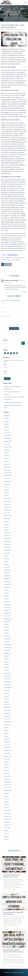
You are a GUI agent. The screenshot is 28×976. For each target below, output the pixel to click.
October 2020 (7, 615)
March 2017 (6, 739)
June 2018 (6, 696)
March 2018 (6, 704)
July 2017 (6, 727)
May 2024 (6, 492)
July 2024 (6, 487)
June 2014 (6, 833)
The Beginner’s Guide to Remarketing (12, 402)
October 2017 (7, 718)
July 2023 (6, 521)
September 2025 (8, 447)
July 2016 (6, 761)
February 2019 (7, 673)
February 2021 (7, 604)
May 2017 (6, 733)
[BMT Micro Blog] (7, 2)
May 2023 (6, 527)
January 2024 (7, 504)
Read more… (13, 889)
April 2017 (6, 736)
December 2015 (7, 782)
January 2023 (7, 538)
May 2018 (6, 698)
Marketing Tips (10, 259)
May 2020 (6, 630)
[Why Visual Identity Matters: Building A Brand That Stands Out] (14, 939)
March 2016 (6, 773)
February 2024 (7, 501)
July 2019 (6, 658)
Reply (24, 292)
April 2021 (6, 598)
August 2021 (7, 587)
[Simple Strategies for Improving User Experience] (14, 901)
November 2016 (7, 750)
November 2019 (7, 647)
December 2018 (7, 678)
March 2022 (6, 567)
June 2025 (6, 455)
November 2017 (7, 716)
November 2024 (7, 475)
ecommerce (22, 257)
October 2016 (7, 753)
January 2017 (7, 744)
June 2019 (6, 661)
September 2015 (8, 790)
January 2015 (7, 813)
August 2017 (7, 724)
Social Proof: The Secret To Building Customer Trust (11, 876)
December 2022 (7, 541)
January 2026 (7, 435)
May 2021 (6, 595)
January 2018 (7, 710)
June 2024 (6, 490)
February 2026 (7, 432)
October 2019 (7, 650)
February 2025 (7, 467)
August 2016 (7, 759)
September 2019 (8, 653)
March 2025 (6, 464)
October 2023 (7, 512)
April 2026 (6, 427)
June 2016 (6, 764)
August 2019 (7, 656)
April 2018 (6, 701)
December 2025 (7, 438)
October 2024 (7, 478)
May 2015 (6, 802)
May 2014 (6, 836)
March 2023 (6, 532)
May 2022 (6, 561)
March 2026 (6, 429)
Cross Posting (16, 257)
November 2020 (7, 613)
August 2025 (7, 449)
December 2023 (7, 507)
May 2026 (6, 424)
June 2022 (6, 558)
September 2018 (8, 687)
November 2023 (7, 510)
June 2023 (6, 524)
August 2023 (7, 518)
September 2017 (8, 721)
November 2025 (7, 441)
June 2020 (6, 627)
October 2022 (7, 547)
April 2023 (6, 530)
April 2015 (6, 804)
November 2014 (7, 819)
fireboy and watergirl (11, 280)
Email (5, 371)
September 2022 (8, 550)
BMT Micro (9, 257)
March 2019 (6, 670)
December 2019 (7, 644)
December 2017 (7, 713)
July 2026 (6, 418)
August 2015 (7, 793)
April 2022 (6, 564)
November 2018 (7, 681)
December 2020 (7, 610)
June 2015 (6, 799)
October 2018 (7, 684)
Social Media (17, 259)
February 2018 (7, 707)
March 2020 (6, 635)
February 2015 (7, 810)
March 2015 (6, 807)
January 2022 (7, 573)
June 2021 (6, 593)
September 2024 (8, 481)
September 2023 (8, 515)
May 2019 (6, 664)
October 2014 (7, 822)
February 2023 (7, 535)
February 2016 (7, 776)
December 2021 (7, 575)
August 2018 (7, 690)
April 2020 (6, 633)
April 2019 (6, 667)
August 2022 (7, 553)
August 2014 (7, 827)
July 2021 (6, 590)
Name (5, 364)
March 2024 (6, 498)
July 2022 (6, 555)
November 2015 (7, 784)
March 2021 (6, 601)
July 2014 (6, 830)
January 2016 (7, 779)
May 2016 (6, 767)
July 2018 (6, 693)
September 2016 (8, 756)
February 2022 (7, 570)
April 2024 (6, 495)
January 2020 (7, 641)
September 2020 (8, 618)
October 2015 (7, 787)
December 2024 (7, 472)
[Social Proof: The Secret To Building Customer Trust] (14, 864)
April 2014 (6, 839)
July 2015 (6, 796)
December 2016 (7, 747)
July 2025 (6, 452)
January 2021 (7, 607)
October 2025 (7, 444)
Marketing (3, 259)
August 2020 (7, 621)
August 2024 (7, 484)
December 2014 (7, 816)
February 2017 (7, 741)
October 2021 (7, 581)
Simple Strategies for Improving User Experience (13, 913)
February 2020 (7, 638)
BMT (5, 257)
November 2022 (7, 544)
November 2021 (7, 578)
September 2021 (8, 584)
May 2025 (6, 458)
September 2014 (8, 824)
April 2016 (6, 770)
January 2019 (7, 676)
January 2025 (7, 470)
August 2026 (7, 415)
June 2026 (6, 421)
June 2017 (6, 730)
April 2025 (6, 461)
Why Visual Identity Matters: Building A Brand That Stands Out (13, 951)
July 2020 (6, 624)
